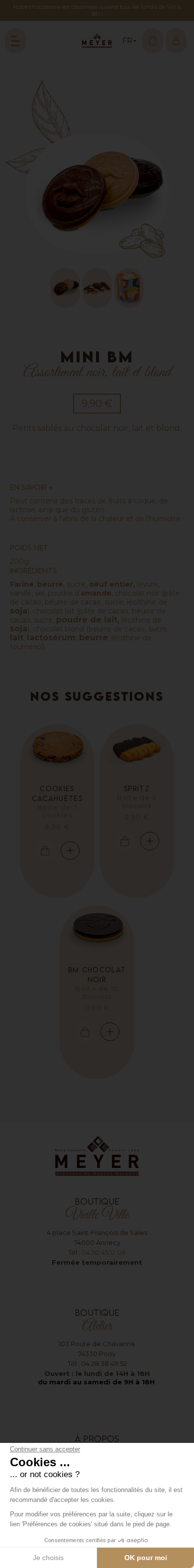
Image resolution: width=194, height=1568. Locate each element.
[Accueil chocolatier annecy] (97, 41)
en (125, 70)
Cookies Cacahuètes (57, 793)
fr (125, 56)
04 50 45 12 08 (104, 1252)
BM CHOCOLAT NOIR (97, 974)
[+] (57, 749)
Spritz (137, 788)
